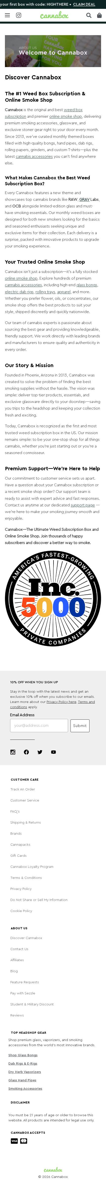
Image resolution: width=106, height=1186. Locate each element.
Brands (16, 833)
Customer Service (24, 800)
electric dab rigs (19, 292)
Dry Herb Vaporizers (24, 1072)
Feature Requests (24, 982)
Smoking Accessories (25, 1088)
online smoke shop (65, 116)
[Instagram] (12, 752)
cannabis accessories (34, 156)
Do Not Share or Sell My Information (39, 900)
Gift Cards (18, 855)
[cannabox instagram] (18, 15)
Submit (80, 726)
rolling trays (45, 292)
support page (83, 505)
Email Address (22, 715)
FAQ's (15, 811)
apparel (64, 292)
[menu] (7, 15)
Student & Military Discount (32, 1004)
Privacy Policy (21, 889)
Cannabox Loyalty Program (31, 867)
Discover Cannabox (26, 938)
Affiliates (17, 960)
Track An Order (22, 789)
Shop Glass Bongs (22, 1055)
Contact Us (19, 949)
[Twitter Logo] (39, 752)
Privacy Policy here (61, 702)
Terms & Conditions (26, 878)
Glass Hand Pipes (22, 1080)
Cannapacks (20, 844)
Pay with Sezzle (22, 993)
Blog (14, 971)
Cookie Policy (21, 911)
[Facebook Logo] (26, 752)
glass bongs (86, 285)
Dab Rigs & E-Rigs (22, 1063)
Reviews (17, 1015)
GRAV (84, 199)
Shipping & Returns (25, 822)
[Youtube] (53, 752)
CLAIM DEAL (76, 4)
